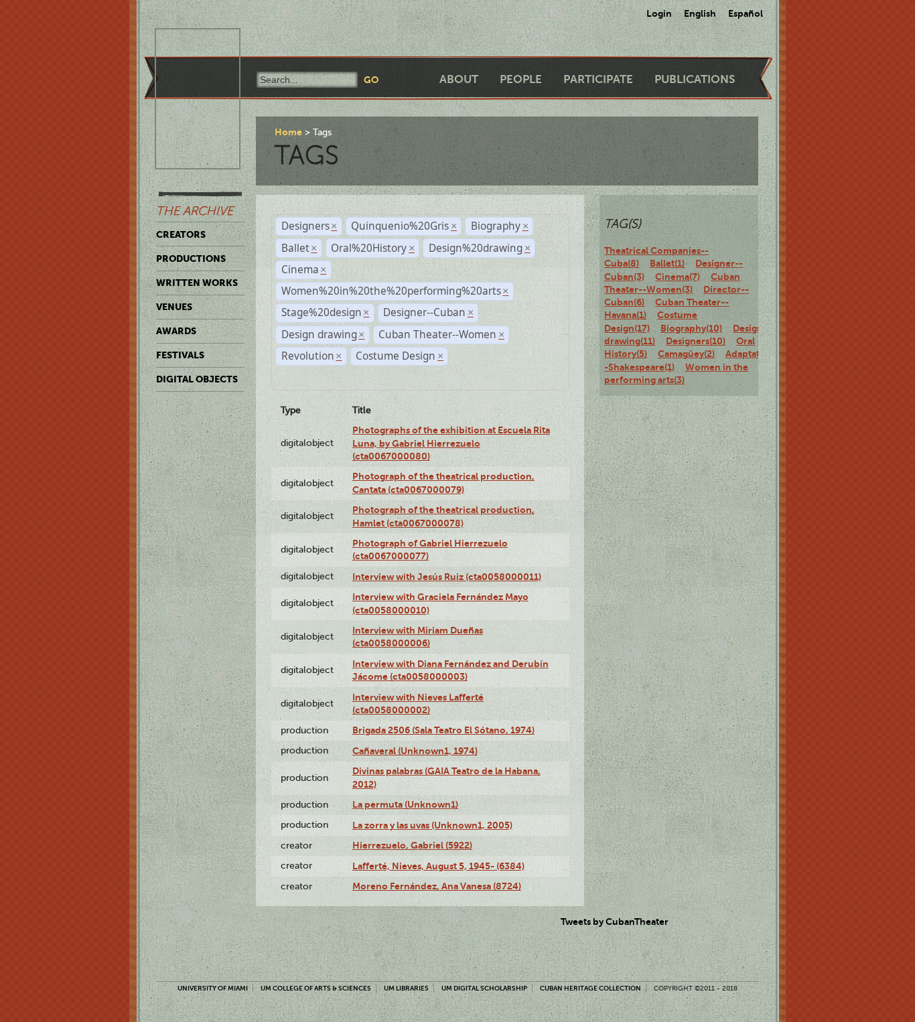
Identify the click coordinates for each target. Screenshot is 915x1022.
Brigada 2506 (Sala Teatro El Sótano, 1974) (443, 730)
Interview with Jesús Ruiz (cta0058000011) (446, 576)
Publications (694, 79)
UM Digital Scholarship (484, 988)
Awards (176, 330)
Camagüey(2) (686, 353)
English (700, 13)
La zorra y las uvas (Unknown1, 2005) (432, 825)
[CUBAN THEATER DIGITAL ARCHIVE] (185, 44)
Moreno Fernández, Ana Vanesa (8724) (436, 886)
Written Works (197, 282)
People (521, 79)
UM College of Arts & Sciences (316, 988)
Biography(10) (691, 328)
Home (288, 132)
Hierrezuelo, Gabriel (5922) (412, 845)
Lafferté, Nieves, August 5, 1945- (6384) (438, 866)
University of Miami (213, 988)
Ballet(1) (667, 263)
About (458, 79)
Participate (598, 79)
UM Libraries (406, 988)
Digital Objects (197, 379)
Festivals (180, 355)
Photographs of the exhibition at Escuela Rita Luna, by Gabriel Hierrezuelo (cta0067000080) (451, 443)
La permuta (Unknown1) (405, 804)
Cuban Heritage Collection (590, 988)
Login (659, 13)
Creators (181, 234)
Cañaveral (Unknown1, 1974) (415, 750)
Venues (174, 306)
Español (745, 13)
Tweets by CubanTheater (614, 921)
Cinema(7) (677, 276)
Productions (191, 258)
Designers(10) (695, 341)
